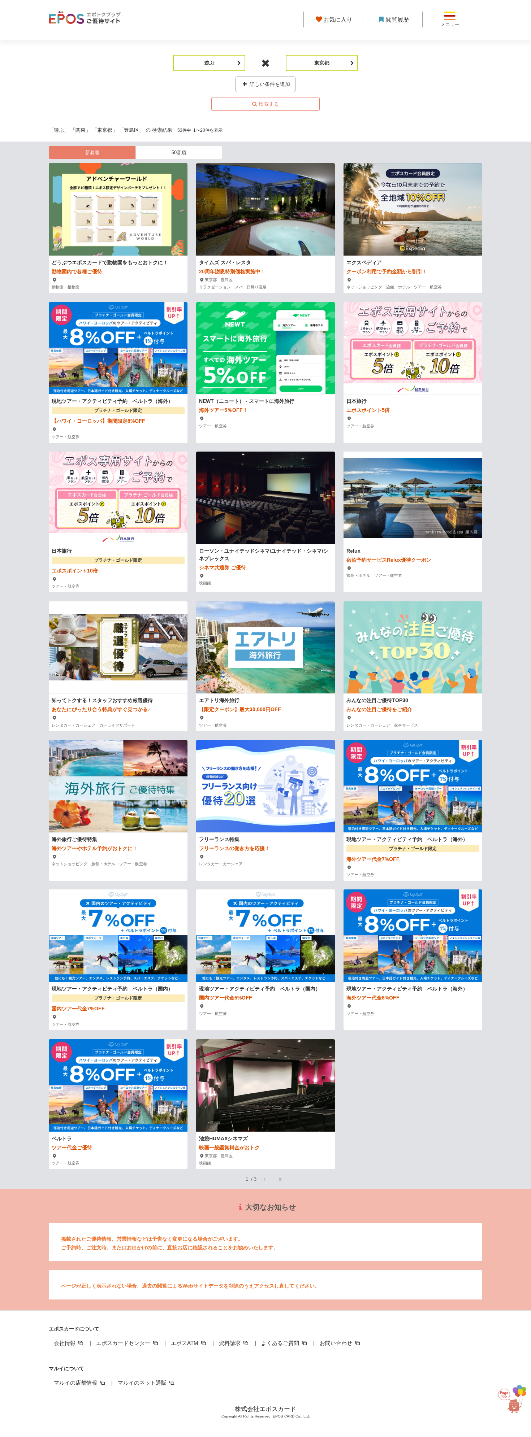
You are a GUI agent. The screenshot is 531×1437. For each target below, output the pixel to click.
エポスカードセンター (124, 1343)
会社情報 (65, 1343)
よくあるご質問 (281, 1343)
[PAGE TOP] (509, 1403)
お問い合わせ (337, 1343)
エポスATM (185, 1343)
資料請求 (230, 1343)
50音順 (179, 152)
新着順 (92, 152)
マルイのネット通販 (143, 1383)
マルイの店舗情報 (76, 1383)
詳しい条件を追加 (269, 84)
